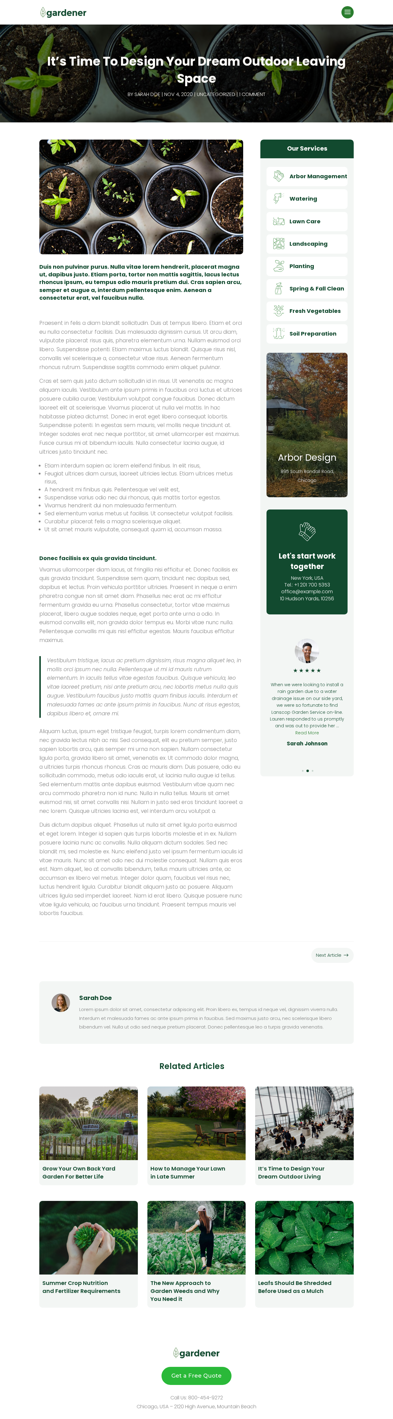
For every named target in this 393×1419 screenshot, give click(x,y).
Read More (307, 739)
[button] (302, 770)
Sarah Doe (147, 94)
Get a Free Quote (196, 1375)
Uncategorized (216, 94)
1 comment (252, 94)
